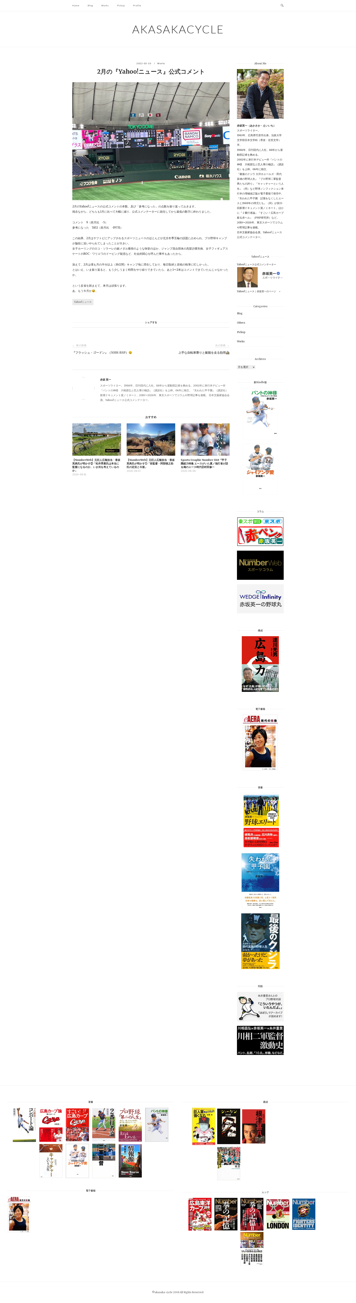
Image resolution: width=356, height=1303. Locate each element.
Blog (90, 5)
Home (75, 5)
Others (241, 322)
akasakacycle (178, 29)
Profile (137, 5)
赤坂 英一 (105, 379)
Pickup (121, 5)
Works (105, 5)
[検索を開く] (282, 5)
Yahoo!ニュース (83, 302)
